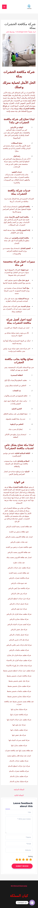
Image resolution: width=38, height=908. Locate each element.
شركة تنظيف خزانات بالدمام (19, 761)
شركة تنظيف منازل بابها (19, 745)
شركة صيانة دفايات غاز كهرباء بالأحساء (19, 665)
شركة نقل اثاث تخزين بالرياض (19, 640)
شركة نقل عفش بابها (19, 735)
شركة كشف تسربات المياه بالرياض (19, 624)
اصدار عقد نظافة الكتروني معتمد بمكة (19, 557)
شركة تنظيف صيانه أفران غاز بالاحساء (19, 660)
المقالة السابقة (19, 789)
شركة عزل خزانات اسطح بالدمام (19, 766)
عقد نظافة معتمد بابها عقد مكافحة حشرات (19, 750)
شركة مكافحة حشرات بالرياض (19, 578)
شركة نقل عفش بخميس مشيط (19, 681)
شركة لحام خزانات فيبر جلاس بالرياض (19, 645)
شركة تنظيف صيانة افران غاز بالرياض (19, 614)
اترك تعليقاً (32, 32)
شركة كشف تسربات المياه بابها (19, 740)
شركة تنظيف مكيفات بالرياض (19, 650)
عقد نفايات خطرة (19, 562)
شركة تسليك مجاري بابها (19, 709)
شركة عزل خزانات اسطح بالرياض (19, 598)
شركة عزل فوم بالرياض (19, 609)
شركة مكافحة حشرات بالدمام (19, 771)
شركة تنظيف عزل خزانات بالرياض (19, 568)
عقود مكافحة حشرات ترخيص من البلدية (19, 547)
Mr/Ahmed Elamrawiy (19, 886)
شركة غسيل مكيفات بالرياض (19, 635)
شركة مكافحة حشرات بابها (19, 714)
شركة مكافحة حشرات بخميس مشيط (19, 676)
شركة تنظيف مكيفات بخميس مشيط (19, 691)
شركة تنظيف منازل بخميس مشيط (19, 686)
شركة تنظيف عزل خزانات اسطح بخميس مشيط (19, 671)
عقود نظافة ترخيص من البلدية (19, 532)
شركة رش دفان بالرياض (19, 593)
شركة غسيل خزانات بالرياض (19, 604)
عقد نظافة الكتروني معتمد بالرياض (19, 552)
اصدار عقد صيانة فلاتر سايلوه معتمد (19, 756)
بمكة (20, 108)
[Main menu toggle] (4, 7)
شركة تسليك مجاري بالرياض (19, 619)
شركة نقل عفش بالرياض (19, 629)
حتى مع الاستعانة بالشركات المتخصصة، (21, 367)
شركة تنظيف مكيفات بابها (19, 730)
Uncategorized (21, 32)
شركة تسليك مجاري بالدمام (19, 781)
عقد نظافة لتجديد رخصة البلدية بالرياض (19, 526)
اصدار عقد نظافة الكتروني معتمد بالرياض (19, 537)
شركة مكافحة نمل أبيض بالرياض (19, 588)
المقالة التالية (19, 795)
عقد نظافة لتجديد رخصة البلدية (19, 573)
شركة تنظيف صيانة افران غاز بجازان (19, 655)
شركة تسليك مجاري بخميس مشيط (19, 696)
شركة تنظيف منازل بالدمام (19, 776)
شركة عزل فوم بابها (19, 725)
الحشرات (29, 93)
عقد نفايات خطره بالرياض (19, 542)
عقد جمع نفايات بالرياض (19, 583)
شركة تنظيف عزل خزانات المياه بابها (19, 720)
